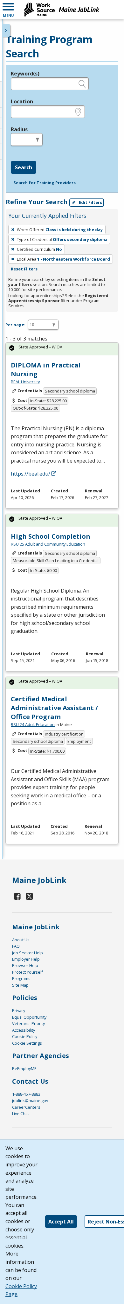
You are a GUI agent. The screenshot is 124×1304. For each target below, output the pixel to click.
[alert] (62, 349)
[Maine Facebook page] (17, 896)
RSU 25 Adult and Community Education (48, 544)
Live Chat (20, 1113)
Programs (21, 978)
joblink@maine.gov (30, 1100)
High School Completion (50, 536)
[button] (8, 9)
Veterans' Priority (28, 1023)
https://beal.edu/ (30, 473)
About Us (21, 940)
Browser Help (25, 965)
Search (23, 167)
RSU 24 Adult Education (33, 724)
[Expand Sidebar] (6, 30)
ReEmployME (24, 1068)
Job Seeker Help (27, 953)
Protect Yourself (27, 972)
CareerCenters (26, 1107)
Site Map (20, 985)
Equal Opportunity (29, 1017)
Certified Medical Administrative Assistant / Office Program (54, 708)
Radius (19, 129)
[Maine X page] (29, 896)
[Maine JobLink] (62, 9)
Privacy (18, 1010)
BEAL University (25, 382)
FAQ (16, 946)
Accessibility (23, 1030)
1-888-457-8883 (26, 1094)
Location (22, 101)
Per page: (15, 325)
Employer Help (26, 959)
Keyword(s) (25, 73)
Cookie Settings (27, 1043)
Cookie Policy (24, 1036)
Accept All (61, 1221)
